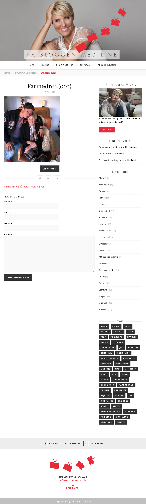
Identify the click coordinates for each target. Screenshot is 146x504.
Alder (101, 177)
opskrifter (107, 385)
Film (101, 204)
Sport (104, 406)
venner (121, 422)
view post (49, 168)
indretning (108, 347)
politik (102, 276)
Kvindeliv (103, 237)
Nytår (104, 379)
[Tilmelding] (120, 102)
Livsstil (102, 243)
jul (121, 347)
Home (7, 72)
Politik (105, 390)
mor (114, 374)
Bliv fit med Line (64, 65)
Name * (8, 201)
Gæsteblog (104, 210)
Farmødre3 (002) (49, 86)
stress (117, 406)
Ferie (130, 332)
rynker (119, 395)
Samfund (103, 289)
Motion (102, 263)
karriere (133, 347)
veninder (106, 422)
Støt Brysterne (110, 411)
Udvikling (122, 417)
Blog (32, 65)
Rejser (102, 283)
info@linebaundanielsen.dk (73, 480)
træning (106, 417)
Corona (102, 191)
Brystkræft (104, 184)
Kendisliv (103, 223)
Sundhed (103, 309)
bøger (116, 326)
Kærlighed (122, 363)
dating (105, 332)
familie (118, 332)
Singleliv (103, 296)
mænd (125, 374)
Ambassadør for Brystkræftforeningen (118, 146)
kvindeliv (129, 358)
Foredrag (85, 65)
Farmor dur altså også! (25, 72)
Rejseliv (105, 395)
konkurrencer (109, 358)
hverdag (118, 342)
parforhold (126, 385)
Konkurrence (105, 230)
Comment (9, 234)
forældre (117, 337)
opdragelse (120, 379)
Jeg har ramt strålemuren (111, 153)
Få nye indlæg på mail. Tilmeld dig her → (25, 186)
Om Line (45, 65)
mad (117, 369)
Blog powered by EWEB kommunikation (73, 501)
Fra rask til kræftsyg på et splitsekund (117, 160)
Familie (102, 197)
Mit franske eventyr (108, 256)
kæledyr (106, 363)
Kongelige (123, 353)
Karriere (103, 217)
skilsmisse (107, 401)
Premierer (120, 390)
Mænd (102, 250)
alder (104, 326)
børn (127, 326)
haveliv (132, 337)
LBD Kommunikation (107, 65)
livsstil (105, 369)
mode (104, 374)
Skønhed (103, 302)
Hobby (104, 342)
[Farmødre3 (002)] (49, 129)
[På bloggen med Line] (73, 31)
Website (8, 223)
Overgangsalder (107, 270)
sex (130, 395)
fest (103, 337)
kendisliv (106, 353)
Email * (7, 212)
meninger (130, 369)
